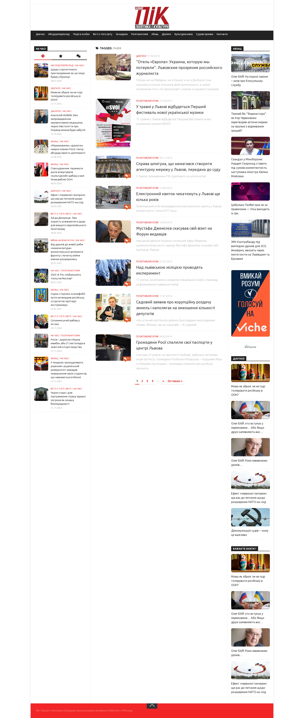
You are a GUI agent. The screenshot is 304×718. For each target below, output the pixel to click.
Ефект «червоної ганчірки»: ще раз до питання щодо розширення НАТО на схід (68, 198)
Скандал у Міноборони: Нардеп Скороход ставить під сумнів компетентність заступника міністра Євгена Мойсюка (249, 168)
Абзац (154, 34)
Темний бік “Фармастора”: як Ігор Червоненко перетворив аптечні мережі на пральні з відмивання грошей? (249, 122)
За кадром (122, 34)
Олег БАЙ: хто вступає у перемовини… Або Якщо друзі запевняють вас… (247, 427)
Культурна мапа (184, 34)
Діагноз (40, 34)
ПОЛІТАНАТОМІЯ (70, 270)
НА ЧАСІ (79, 65)
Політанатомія (139, 34)
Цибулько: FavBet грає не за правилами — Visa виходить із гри (250, 209)
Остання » (175, 381)
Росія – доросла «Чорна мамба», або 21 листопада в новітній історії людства (68, 343)
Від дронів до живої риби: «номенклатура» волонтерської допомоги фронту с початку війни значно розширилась (67, 252)
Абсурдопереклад (59, 34)
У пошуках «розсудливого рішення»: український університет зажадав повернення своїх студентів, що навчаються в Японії (69, 370)
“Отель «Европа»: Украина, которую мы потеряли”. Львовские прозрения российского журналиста (179, 67)
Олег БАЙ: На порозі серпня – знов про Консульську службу (249, 81)
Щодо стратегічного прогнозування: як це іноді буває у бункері (68, 73)
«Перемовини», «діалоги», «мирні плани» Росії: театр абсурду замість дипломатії (68, 149)
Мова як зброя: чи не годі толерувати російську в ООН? (66, 96)
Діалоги (166, 34)
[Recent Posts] (43, 56)
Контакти (222, 34)
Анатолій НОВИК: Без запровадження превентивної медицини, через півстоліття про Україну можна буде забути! (68, 122)
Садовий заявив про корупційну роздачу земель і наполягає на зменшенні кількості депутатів (175, 308)
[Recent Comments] (78, 56)
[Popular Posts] (60, 56)
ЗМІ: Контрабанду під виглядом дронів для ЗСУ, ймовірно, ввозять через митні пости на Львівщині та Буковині (250, 250)
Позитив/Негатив (147, 100)
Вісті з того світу (102, 34)
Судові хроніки (204, 34)
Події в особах (81, 34)
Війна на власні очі (62, 240)
